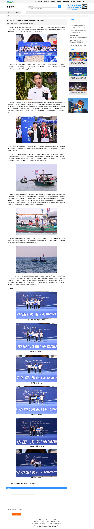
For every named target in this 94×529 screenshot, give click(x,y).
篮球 (38, 8)
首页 (35, 1)
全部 (9, 12)
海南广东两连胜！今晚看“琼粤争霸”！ (77, 42)
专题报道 (79, 1)
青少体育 (73, 1)
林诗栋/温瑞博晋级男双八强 (75, 32)
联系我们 (47, 519)
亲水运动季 (16, 12)
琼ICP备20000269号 (52, 526)
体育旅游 (13, 15)
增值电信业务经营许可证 (42, 526)
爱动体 (9, 15)
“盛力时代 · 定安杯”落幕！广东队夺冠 (76, 40)
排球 (35, 8)
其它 (23, 12)
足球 (41, 8)
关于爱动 (40, 519)
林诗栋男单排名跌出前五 (74, 35)
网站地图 (54, 519)
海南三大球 (46, 1)
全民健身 (59, 1)
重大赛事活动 (66, 1)
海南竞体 (53, 1)
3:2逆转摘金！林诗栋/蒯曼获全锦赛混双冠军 (78, 30)
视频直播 (40, 1)
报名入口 (85, 1)
